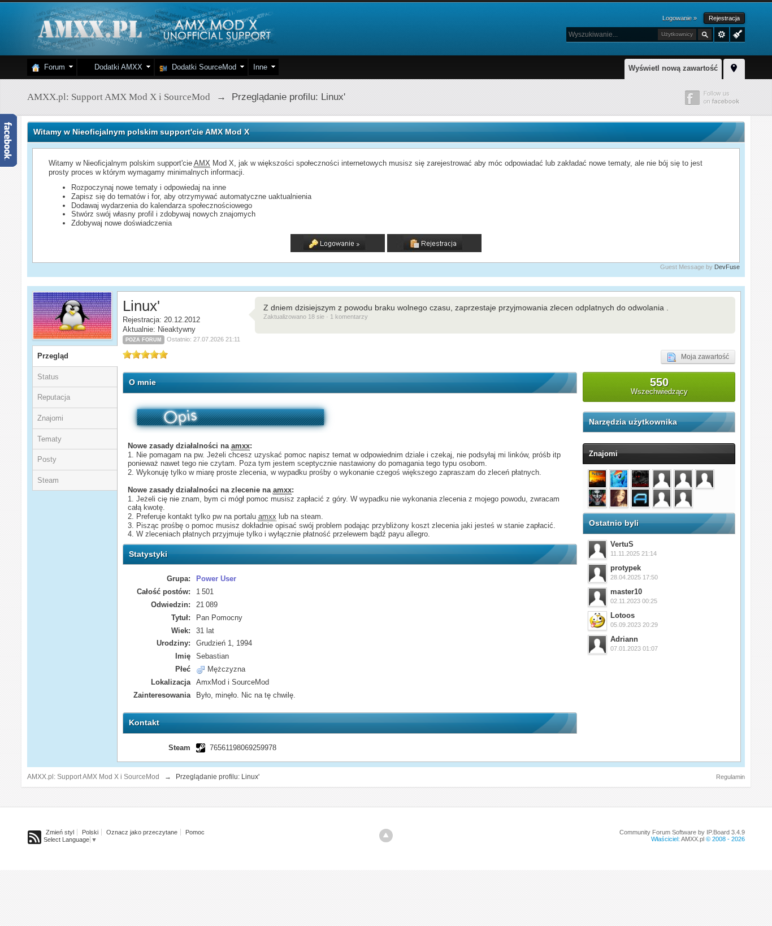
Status (48, 377)
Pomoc (195, 832)
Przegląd (52, 356)
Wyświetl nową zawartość (673, 68)
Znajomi (50, 418)
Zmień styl (60, 832)
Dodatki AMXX (116, 67)
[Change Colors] (736, 33)
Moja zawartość (702, 357)
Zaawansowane (721, 34)
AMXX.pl (692, 839)
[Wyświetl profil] (597, 549)
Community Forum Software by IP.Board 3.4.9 (682, 832)
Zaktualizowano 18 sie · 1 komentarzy (315, 316)
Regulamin (730, 776)
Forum (52, 67)
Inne (260, 67)
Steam (48, 480)
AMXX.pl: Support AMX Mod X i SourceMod (93, 777)
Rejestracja (724, 18)
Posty (47, 459)
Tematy (49, 439)
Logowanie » (679, 18)
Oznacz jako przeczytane (141, 832)
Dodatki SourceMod (201, 67)
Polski (90, 832)
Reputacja (53, 397)
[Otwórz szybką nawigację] (734, 67)
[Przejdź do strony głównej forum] (153, 28)
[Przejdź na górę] (386, 835)
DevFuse (727, 266)
